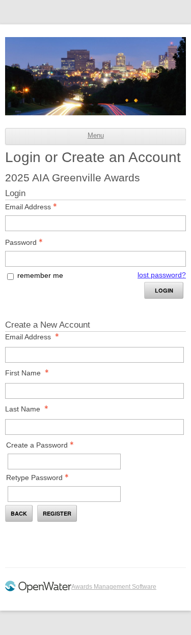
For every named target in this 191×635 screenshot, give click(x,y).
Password (21, 242)
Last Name (22, 409)
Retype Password (34, 477)
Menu (96, 135)
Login (164, 290)
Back (19, 513)
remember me (40, 275)
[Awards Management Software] (38, 590)
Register (57, 513)
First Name (23, 373)
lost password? (162, 275)
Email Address (28, 207)
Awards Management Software (113, 586)
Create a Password (37, 445)
